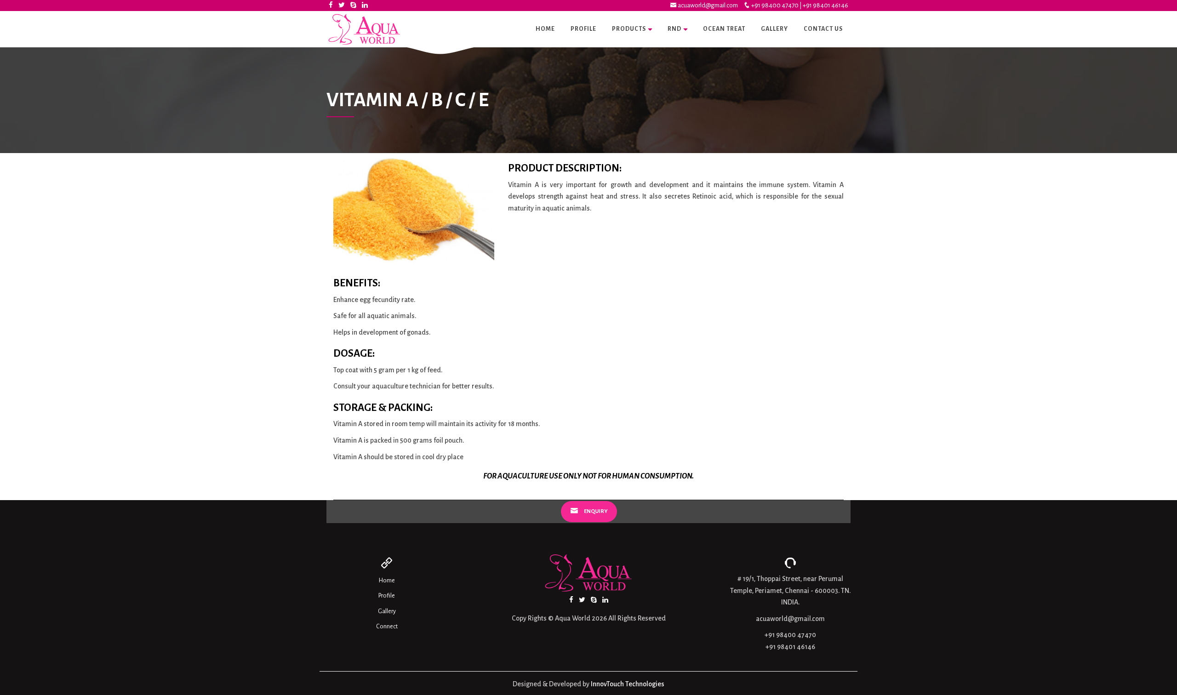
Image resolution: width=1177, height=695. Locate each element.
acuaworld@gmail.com (707, 5)
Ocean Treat (724, 29)
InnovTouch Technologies (627, 684)
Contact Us (823, 29)
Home (545, 29)
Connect (387, 626)
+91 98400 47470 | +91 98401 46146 (799, 5)
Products (629, 29)
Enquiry (595, 511)
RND (674, 29)
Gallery (774, 29)
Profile (583, 29)
